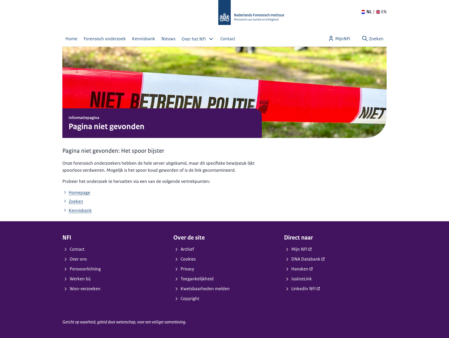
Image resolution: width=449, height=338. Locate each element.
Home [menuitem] (71, 39)
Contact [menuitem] (227, 39)
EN (384, 12)
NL (369, 12)
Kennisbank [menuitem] (143, 39)
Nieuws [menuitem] (168, 39)
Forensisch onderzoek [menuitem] (105, 39)
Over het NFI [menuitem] (194, 39)
